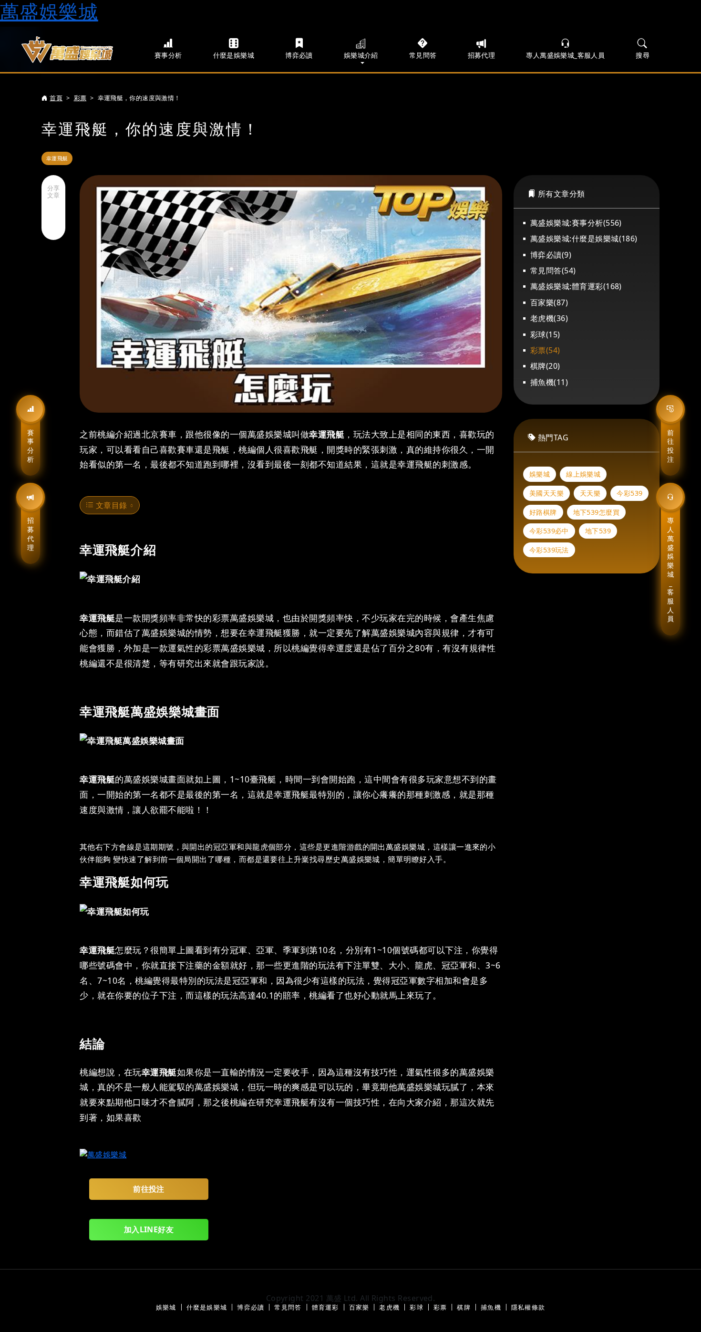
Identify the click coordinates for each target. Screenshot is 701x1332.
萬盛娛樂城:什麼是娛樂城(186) (584, 238)
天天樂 (590, 493)
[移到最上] (675, 1305)
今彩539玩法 (549, 549)
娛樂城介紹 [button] (361, 55)
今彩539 (629, 493)
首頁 (56, 98)
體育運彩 (325, 1307)
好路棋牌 (543, 512)
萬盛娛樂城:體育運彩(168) (576, 286)
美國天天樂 (546, 493)
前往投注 (670, 446)
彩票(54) (545, 350)
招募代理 (30, 534)
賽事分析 (30, 446)
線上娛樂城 (583, 474)
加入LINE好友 (149, 1229)
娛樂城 (539, 474)
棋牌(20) (545, 366)
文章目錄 (110, 505)
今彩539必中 (549, 530)
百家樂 (359, 1307)
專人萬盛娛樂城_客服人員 (670, 569)
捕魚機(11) (549, 382)
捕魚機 (491, 1307)
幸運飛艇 (57, 158)
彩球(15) (545, 334)
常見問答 (423, 55)
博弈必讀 (299, 55)
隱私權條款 (528, 1307)
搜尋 (642, 55)
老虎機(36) (549, 318)
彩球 (416, 1307)
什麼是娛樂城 (233, 55)
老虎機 (389, 1307)
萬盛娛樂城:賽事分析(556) (576, 223)
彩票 (80, 98)
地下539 (598, 530)
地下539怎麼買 (596, 512)
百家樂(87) (549, 302)
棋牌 (464, 1307)
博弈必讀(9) (550, 255)
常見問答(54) (553, 270)
